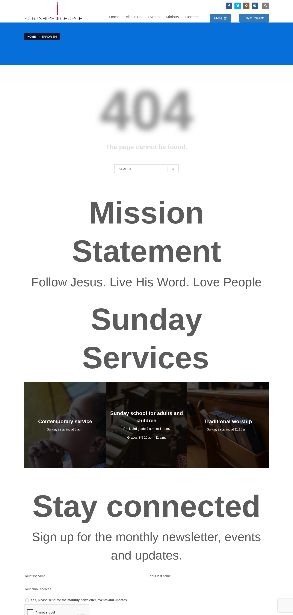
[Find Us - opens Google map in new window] (246, 6)
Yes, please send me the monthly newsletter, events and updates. (79, 600)
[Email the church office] (255, 6)
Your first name (34, 576)
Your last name (160, 576)
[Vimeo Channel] (237, 6)
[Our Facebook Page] (229, 6)
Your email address (37, 589)
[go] (173, 169)
